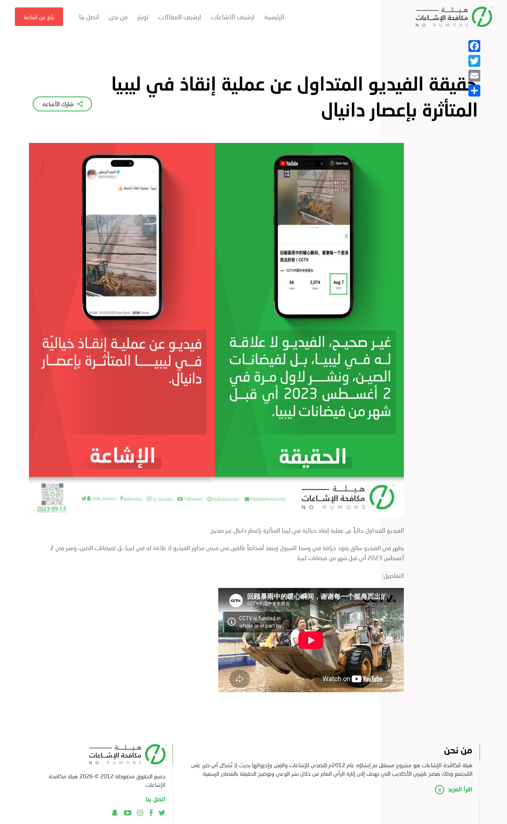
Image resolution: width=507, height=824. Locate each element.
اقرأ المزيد (460, 788)
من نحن (118, 17)
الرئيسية (274, 17)
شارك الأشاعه (57, 103)
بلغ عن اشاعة (39, 16)
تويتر (142, 17)
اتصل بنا (89, 17)
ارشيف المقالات (179, 17)
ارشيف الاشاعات (233, 17)
